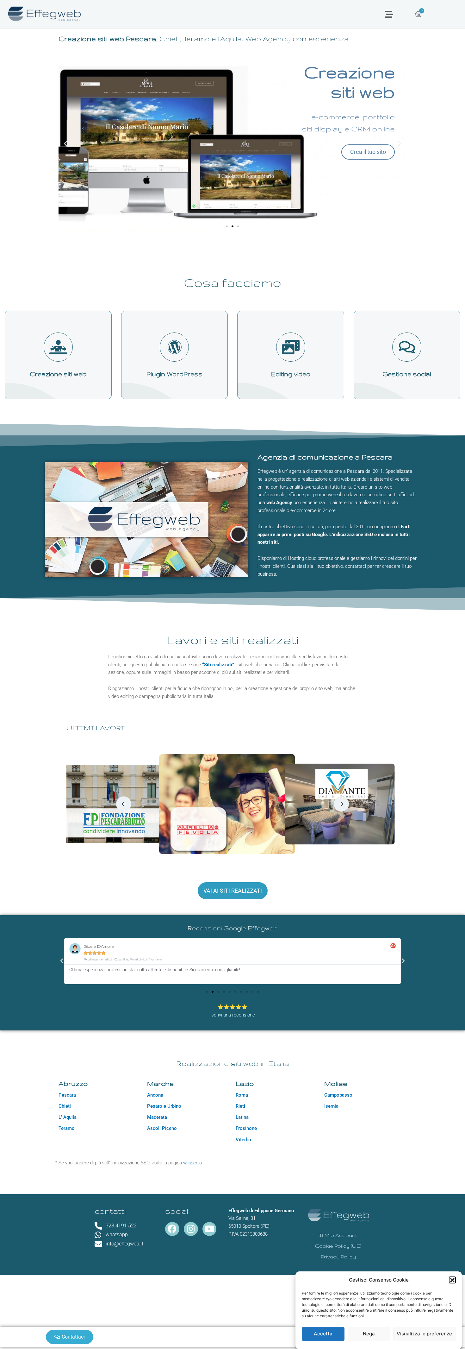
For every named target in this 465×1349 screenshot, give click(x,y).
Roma (242, 1095)
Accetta (323, 1334)
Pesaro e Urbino (164, 1106)
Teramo (67, 1128)
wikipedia (192, 1163)
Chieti (65, 1106)
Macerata (157, 1117)
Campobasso (338, 1095)
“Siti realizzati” (218, 665)
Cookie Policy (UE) (338, 1246)
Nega (369, 1334)
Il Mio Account (338, 1235)
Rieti (240, 1106)
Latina (242, 1117)
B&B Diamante (232, 836)
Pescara (67, 1095)
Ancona (155, 1095)
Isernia (331, 1106)
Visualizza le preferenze (424, 1334)
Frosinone (246, 1128)
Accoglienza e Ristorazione (232, 818)
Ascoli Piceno (162, 1128)
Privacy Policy (338, 1256)
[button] (452, 1280)
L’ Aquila (68, 1117)
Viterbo (243, 1140)
